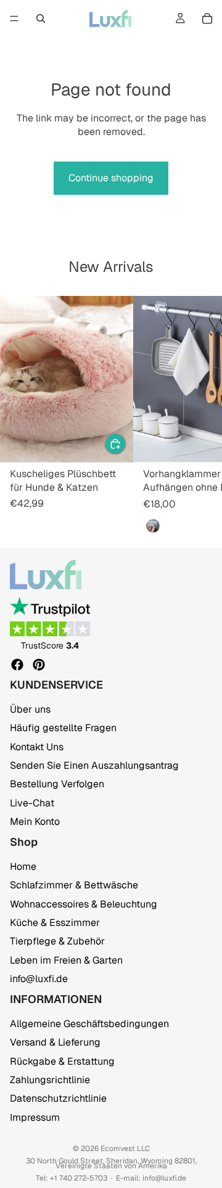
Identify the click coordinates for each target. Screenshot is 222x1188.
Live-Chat (32, 803)
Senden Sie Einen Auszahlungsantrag (94, 765)
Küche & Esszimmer (55, 922)
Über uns (30, 709)
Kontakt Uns (37, 746)
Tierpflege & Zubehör (57, 941)
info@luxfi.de (39, 978)
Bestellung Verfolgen (57, 784)
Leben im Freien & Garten (66, 960)
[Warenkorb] (207, 18)
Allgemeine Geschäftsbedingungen (89, 1023)
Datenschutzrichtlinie (58, 1098)
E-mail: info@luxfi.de (151, 1178)
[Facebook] (17, 664)
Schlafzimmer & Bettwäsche (74, 885)
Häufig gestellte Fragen (63, 727)
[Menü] (14, 18)
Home (23, 866)
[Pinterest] (38, 664)
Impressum (35, 1117)
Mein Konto (35, 821)
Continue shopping (111, 177)
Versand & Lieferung (55, 1042)
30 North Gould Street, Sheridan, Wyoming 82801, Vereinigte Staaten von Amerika (111, 1163)
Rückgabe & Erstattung (62, 1061)
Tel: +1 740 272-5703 (71, 1178)
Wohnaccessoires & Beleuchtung (83, 904)
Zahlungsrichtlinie (50, 1079)
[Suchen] (40, 18)
